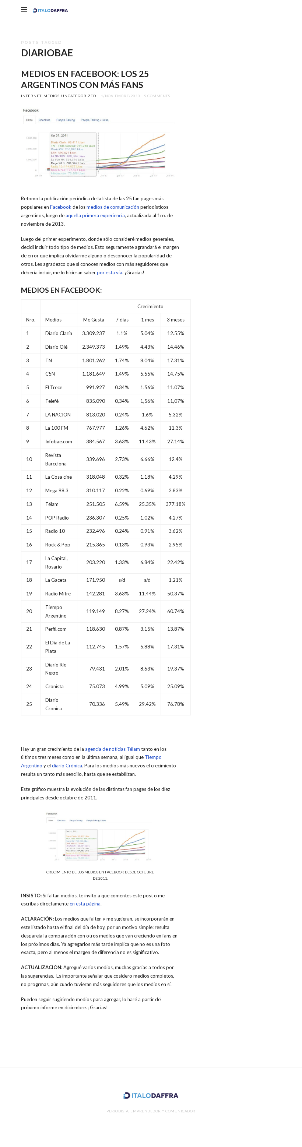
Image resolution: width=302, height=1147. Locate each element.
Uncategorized (78, 96)
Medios (51, 96)
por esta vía (109, 272)
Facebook (60, 207)
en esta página (85, 904)
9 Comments (157, 96)
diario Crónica (67, 765)
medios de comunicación (113, 207)
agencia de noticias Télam (112, 749)
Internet (31, 96)
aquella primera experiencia (95, 215)
